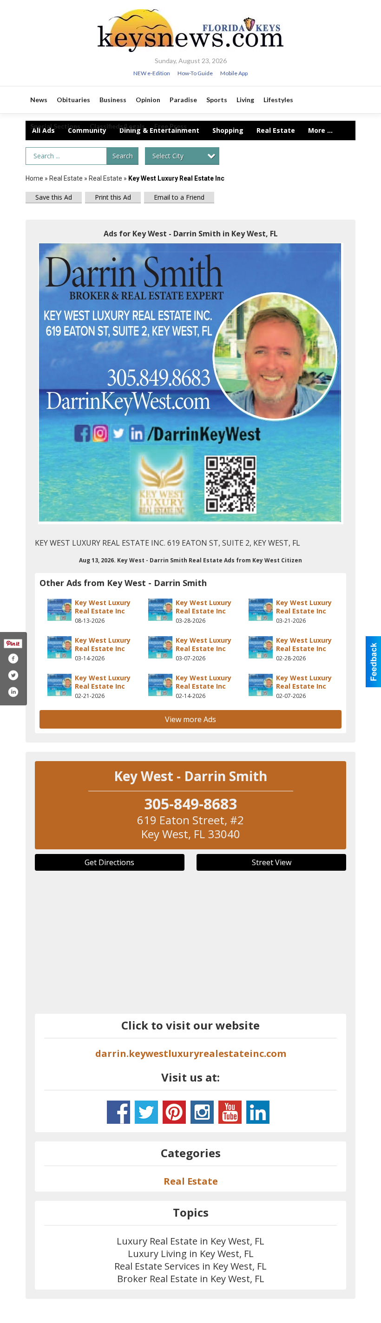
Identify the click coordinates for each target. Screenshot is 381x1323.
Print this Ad (113, 197)
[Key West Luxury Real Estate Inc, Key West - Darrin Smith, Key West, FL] (190, 383)
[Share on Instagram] (13, 691)
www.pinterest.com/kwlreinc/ (174, 1112)
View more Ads (190, 719)
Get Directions (109, 862)
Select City (168, 155)
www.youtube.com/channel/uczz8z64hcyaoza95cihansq (230, 1112)
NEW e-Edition (151, 73)
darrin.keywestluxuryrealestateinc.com (190, 1053)
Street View (271, 862)
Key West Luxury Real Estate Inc (103, 606)
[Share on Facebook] (13, 658)
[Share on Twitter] (13, 675)
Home (34, 178)
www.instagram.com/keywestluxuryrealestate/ (202, 1112)
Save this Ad (53, 197)
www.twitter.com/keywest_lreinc (118, 1112)
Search (122, 155)
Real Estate (66, 178)
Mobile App (234, 73)
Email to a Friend (179, 197)
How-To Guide (195, 73)
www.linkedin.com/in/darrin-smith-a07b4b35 (257, 1112)
